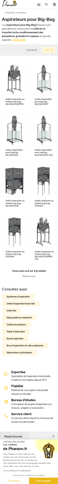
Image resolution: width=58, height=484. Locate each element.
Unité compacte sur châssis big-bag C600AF (44, 203)
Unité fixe (11, 310)
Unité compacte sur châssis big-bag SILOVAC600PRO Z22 (44, 255)
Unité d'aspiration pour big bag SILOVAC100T (43, 102)
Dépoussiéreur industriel (19, 317)
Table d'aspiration (16, 331)
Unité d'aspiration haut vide (21, 303)
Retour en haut (29, 276)
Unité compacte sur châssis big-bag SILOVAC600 (15, 203)
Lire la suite (19, 39)
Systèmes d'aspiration (18, 296)
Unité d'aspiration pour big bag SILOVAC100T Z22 (44, 152)
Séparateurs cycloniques (19, 352)
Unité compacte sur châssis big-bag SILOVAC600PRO (15, 102)
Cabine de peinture (16, 324)
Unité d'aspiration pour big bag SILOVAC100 (14, 152)
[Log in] (54, 4)
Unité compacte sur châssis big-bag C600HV (15, 254)
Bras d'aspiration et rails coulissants (25, 345)
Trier (47, 50)
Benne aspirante (15, 338)
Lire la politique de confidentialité (17, 471)
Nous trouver (13, 436)
